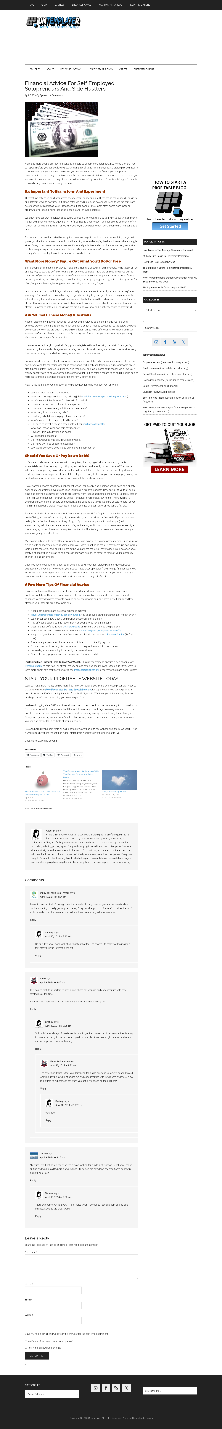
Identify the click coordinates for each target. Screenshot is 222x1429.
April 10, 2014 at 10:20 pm (69, 1105)
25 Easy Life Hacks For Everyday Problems (166, 256)
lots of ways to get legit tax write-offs (100, 630)
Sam (42, 978)
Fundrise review (151, 368)
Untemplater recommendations (107, 858)
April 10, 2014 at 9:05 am (58, 1025)
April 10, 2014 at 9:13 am (58, 936)
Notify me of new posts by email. (45, 1347)
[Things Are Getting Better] (119, 780)
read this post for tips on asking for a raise (104, 396)
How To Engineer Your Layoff (158, 407)
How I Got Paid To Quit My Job (159, 262)
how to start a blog (76, 858)
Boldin (146, 385)
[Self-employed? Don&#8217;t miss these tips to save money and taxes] (42, 780)
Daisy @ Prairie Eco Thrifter (54, 892)
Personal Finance (44, 808)
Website (29, 1314)
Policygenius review (153, 380)
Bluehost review (151, 391)
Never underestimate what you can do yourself (55, 614)
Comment (31, 1252)
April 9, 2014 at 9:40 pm (52, 982)
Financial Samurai (59, 1061)
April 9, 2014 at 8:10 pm (52, 1157)
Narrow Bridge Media (135, 1418)
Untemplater (53, 22)
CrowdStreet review (153, 374)
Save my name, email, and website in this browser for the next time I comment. (66, 1333)
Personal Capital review (86, 669)
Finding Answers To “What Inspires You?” (164, 287)
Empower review (151, 362)
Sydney (49, 932)
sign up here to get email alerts (61, 862)
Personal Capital (115, 634)
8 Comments (56, 95)
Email (28, 1299)
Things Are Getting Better (114, 791)
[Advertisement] (142, 37)
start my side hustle (93, 424)
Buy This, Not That (152, 397)
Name (29, 1284)
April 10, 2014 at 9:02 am (58, 1197)
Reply (33, 919)
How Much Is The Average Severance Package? (168, 250)
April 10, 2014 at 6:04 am (53, 896)
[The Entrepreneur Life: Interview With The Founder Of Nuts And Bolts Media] (82, 785)
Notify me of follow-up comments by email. (50, 1341)
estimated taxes (71, 626)
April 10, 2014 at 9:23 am (63, 1065)
